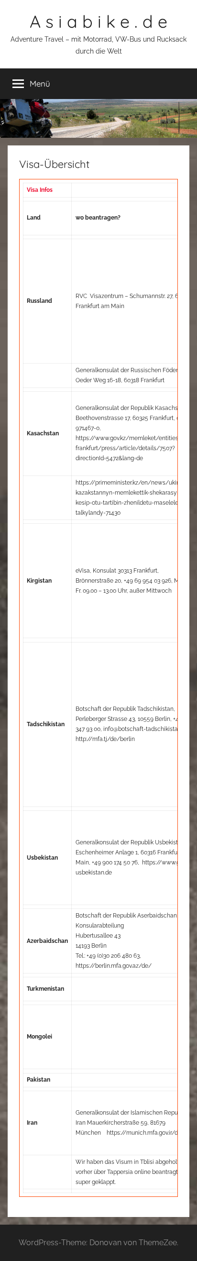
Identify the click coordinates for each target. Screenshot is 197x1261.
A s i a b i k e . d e (98, 21)
